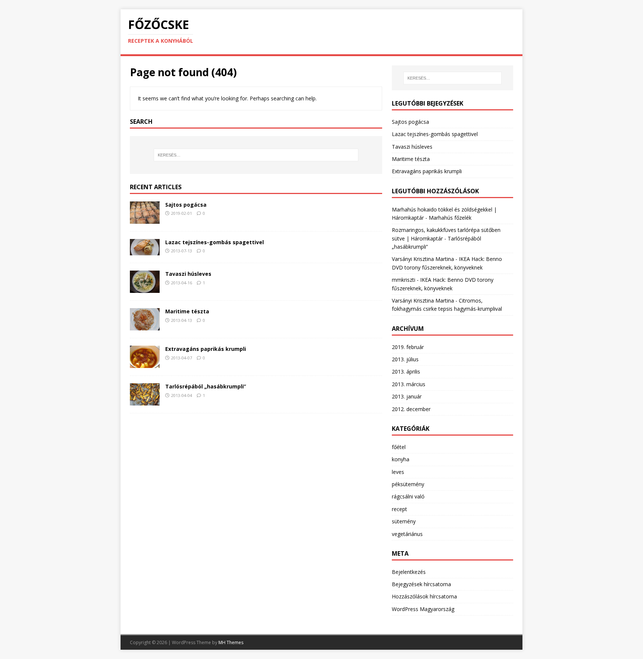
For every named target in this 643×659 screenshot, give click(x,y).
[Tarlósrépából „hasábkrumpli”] (145, 401)
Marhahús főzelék (450, 217)
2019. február (408, 347)
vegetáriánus (407, 533)
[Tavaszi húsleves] (145, 288)
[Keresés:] (256, 155)
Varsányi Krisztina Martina (423, 258)
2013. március (408, 384)
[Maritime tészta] (145, 326)
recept (399, 509)
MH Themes (230, 642)
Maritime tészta (187, 311)
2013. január (407, 396)
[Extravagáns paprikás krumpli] (145, 363)
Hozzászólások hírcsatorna (424, 596)
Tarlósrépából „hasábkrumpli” (205, 386)
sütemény (404, 521)
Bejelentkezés (409, 571)
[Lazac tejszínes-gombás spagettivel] (145, 251)
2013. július (405, 359)
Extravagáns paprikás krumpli (205, 348)
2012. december (411, 409)
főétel (399, 446)
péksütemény (408, 484)
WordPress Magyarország (423, 609)
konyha (400, 459)
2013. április (406, 371)
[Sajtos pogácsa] (145, 219)
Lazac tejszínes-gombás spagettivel (214, 242)
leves (398, 471)
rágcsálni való (408, 496)
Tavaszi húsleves (188, 273)
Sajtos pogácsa (186, 204)
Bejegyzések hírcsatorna (421, 584)
